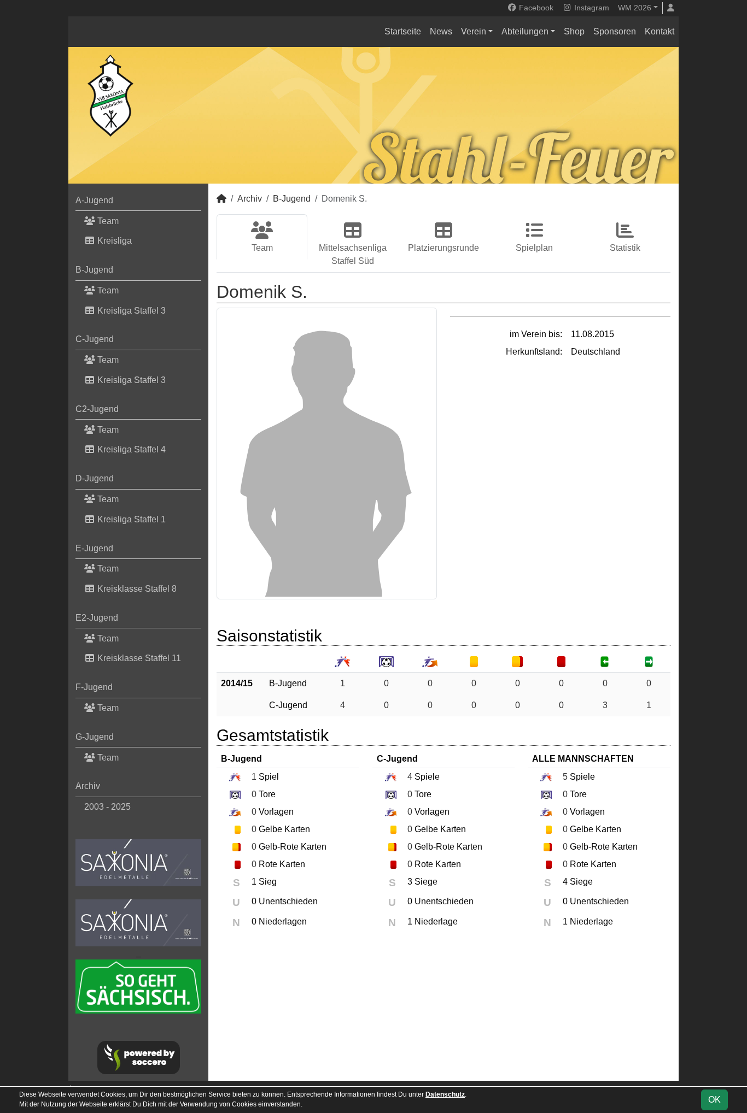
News (441, 31)
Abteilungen (524, 31)
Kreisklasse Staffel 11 (138, 658)
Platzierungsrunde (443, 247)
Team (107, 221)
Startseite (402, 31)
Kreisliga (113, 240)
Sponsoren (614, 31)
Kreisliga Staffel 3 (130, 310)
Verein (473, 31)
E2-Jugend (96, 617)
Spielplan (534, 247)
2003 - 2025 (107, 806)
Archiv (87, 786)
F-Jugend (94, 687)
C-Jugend (94, 339)
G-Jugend (94, 736)
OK (714, 1099)
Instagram (590, 7)
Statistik (625, 247)
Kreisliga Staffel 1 (130, 519)
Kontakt (659, 31)
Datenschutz (445, 1094)
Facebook (535, 7)
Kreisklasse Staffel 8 (136, 588)
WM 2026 (634, 7)
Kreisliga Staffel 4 (130, 449)
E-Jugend (94, 548)
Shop (574, 31)
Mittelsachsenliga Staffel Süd (353, 254)
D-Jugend (94, 478)
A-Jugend (94, 200)
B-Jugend (94, 269)
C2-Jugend (97, 409)
